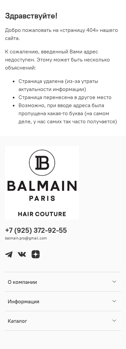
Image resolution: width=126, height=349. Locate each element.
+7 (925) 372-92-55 (36, 230)
